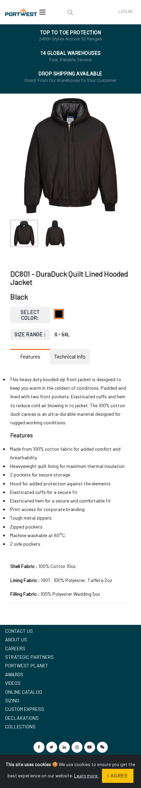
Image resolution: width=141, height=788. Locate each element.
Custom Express (24, 709)
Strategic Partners (29, 657)
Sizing (12, 700)
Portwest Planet (26, 665)
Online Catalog (23, 692)
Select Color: (30, 315)
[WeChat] (102, 747)
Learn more (86, 775)
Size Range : (30, 334)
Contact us (19, 631)
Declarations (22, 718)
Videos (13, 683)
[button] (70, 12)
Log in (125, 11)
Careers (15, 648)
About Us (16, 639)
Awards (14, 674)
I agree (117, 775)
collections (20, 726)
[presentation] (19, 156)
